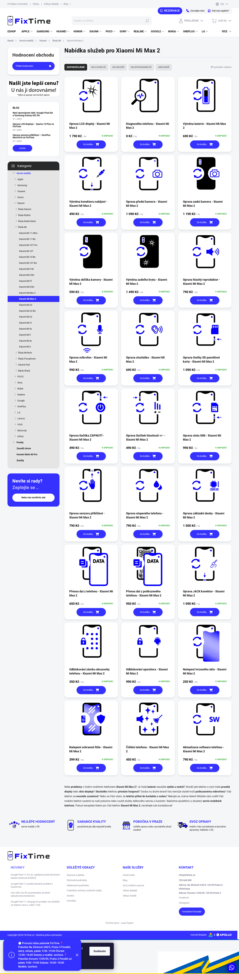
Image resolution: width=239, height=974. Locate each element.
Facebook (184, 897)
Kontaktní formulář (191, 911)
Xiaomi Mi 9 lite (26, 275)
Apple (20, 179)
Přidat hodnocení (24, 66)
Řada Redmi (24, 215)
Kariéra (70, 895)
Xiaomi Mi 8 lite (26, 287)
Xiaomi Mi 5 (25, 334)
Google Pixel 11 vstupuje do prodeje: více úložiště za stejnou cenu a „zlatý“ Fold (35, 903)
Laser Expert (127, 923)
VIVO (20, 424)
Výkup (36, 4)
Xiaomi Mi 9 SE (26, 269)
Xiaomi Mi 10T (26, 251)
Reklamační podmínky (78, 885)
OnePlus (21, 406)
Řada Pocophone (27, 358)
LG (18, 412)
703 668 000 (185, 880)
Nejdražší (118, 67)
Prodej (20, 442)
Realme (21, 394)
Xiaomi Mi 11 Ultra (28, 233)
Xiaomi (20, 203)
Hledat (147, 20)
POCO (20, 376)
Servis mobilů (24, 173)
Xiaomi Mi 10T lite (28, 263)
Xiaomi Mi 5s (25, 328)
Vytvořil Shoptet (198, 935)
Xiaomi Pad (24, 364)
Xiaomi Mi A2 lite (27, 311)
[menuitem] (12, 31)
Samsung (22, 185)
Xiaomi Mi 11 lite (27, 239)
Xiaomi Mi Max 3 (27, 293)
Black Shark (24, 370)
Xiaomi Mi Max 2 (27, 299)
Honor (20, 197)
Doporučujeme (76, 67)
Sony (19, 382)
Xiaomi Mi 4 (25, 346)
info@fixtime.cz (187, 875)
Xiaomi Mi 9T (25, 281)
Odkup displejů (51, 4)
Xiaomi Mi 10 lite (27, 257)
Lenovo (21, 418)
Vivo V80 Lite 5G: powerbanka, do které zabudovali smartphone (30, 894)
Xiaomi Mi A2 (25, 316)
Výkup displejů (130, 890)
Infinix (20, 436)
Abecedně (163, 67)
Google (21, 400)
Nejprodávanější (141, 67)
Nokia (20, 388)
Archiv (22, 148)
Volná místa (129, 875)
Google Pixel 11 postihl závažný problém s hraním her (32, 885)
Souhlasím (99, 951)
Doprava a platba (75, 875)
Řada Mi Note (25, 352)
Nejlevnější (98, 67)
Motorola (22, 430)
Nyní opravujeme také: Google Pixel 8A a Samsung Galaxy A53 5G (33, 114)
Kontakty (71, 900)
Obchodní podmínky (77, 880)
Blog (66, 4)
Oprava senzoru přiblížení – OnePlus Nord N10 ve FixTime (31, 136)
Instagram (184, 903)
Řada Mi (22, 227)
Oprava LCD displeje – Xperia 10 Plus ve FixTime (33, 125)
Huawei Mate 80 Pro (27, 454)
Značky (20, 460)
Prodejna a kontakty (17, 4)
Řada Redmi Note (27, 221)
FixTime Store (112, 923)
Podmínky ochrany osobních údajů (84, 890)
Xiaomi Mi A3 (25, 305)
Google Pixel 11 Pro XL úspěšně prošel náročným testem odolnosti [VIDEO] (35, 876)
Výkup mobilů (129, 895)
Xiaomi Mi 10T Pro (28, 245)
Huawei (21, 191)
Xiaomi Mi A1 (25, 322)
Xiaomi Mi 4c (25, 341)
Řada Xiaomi (24, 209)
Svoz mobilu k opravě (133, 885)
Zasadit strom (24, 448)
